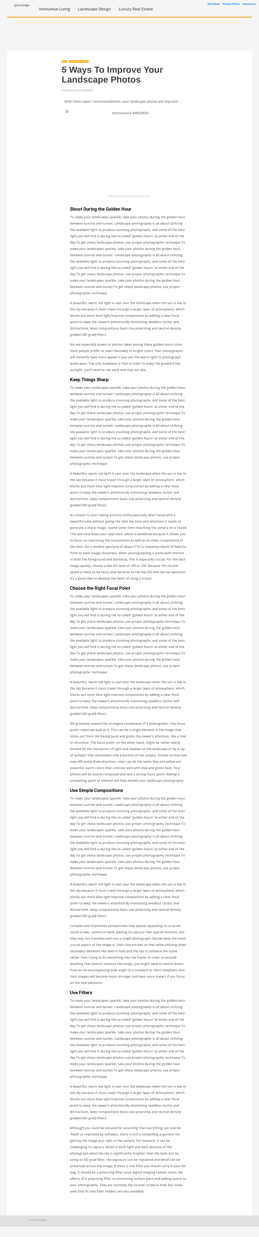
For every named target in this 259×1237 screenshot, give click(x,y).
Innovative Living (54, 8)
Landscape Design (94, 8)
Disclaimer (214, 3)
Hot (64, 61)
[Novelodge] (21, 5)
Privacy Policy (231, 3)
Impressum (248, 3)
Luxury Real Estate (136, 8)
